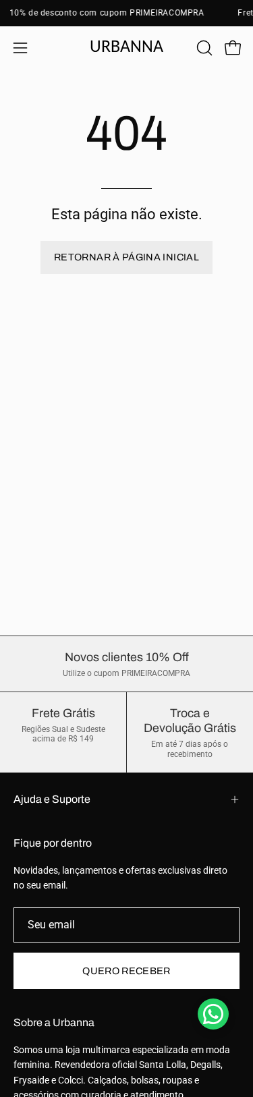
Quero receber (126, 970)
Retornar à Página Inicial (126, 257)
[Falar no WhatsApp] (213, 1014)
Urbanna (126, 47)
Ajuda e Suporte (51, 799)
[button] (203, 47)
